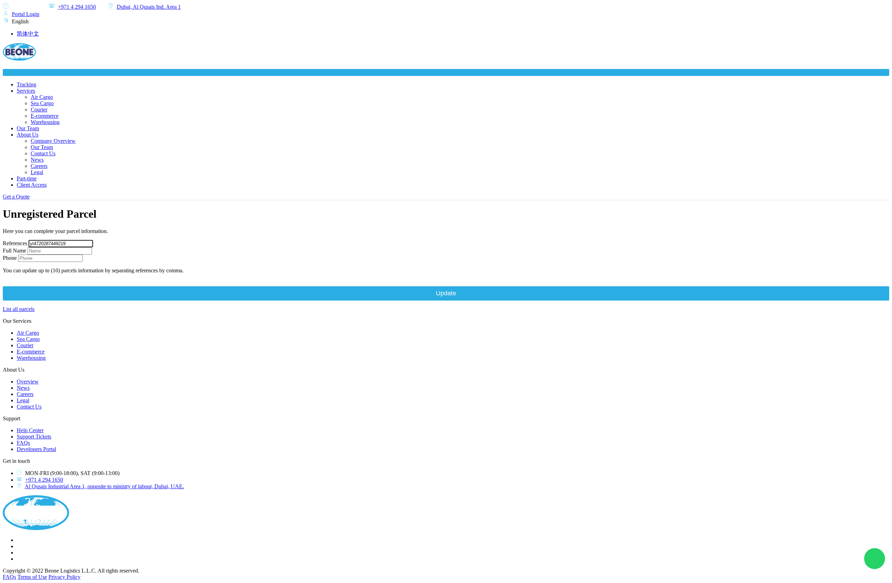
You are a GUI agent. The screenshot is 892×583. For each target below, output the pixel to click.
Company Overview (53, 141)
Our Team (28, 128)
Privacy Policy (64, 577)
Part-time (27, 178)
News (37, 160)
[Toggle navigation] (446, 72)
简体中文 (28, 34)
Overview (28, 381)
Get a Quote (16, 197)
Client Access (32, 185)
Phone (10, 258)
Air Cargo (42, 97)
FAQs (23, 443)
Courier (39, 109)
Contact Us (43, 153)
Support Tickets (34, 437)
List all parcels (18, 309)
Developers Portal (36, 449)
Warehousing (45, 122)
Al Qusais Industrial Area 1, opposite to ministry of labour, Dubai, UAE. (104, 486)
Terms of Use (32, 577)
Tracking (26, 84)
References (15, 243)
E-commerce (45, 116)
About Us (27, 135)
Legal (37, 172)
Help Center (30, 430)
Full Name (14, 251)
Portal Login (25, 14)
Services (26, 91)
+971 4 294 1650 (77, 7)
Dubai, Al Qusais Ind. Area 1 (149, 7)
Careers (39, 166)
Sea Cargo (42, 103)
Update (446, 293)
